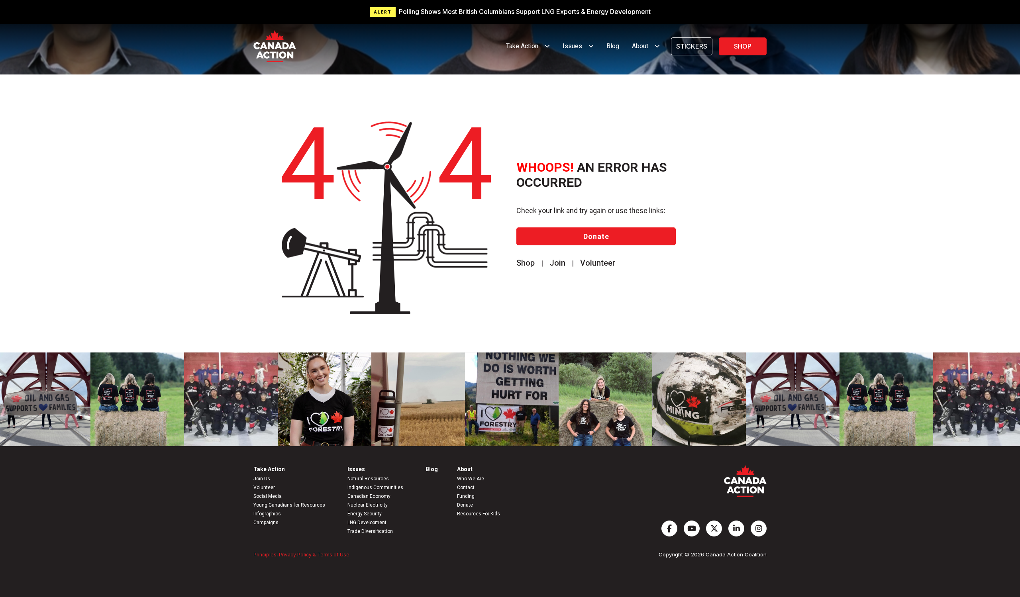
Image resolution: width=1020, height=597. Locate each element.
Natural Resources (368, 479)
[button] (510, 12)
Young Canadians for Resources (289, 505)
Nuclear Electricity (367, 505)
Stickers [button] (691, 46)
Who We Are (470, 479)
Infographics (267, 514)
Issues (356, 469)
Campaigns (266, 522)
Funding (466, 496)
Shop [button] (742, 46)
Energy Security (364, 514)
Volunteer (264, 487)
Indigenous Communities (375, 487)
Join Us (261, 479)
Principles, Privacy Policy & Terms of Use (301, 555)
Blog (612, 46)
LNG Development (366, 522)
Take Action (269, 469)
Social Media (267, 496)
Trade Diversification (370, 531)
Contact (466, 487)
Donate (596, 236)
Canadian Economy (368, 496)
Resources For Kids (478, 514)
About (465, 469)
